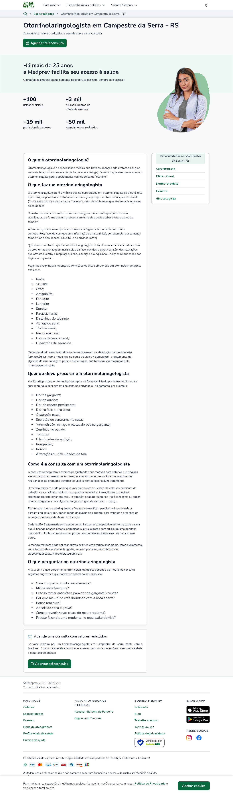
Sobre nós (141, 707)
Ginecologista (166, 199)
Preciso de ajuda (34, 740)
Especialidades (44, 14)
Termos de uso (144, 727)
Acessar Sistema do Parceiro (94, 712)
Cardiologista (165, 169)
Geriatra (161, 191)
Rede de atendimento (37, 727)
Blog (138, 714)
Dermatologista (167, 184)
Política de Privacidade (150, 784)
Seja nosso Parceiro (88, 718)
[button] (51, 5)
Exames (28, 720)
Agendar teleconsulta (47, 43)
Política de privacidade (150, 734)
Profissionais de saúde (38, 734)
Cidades (28, 707)
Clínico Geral (165, 176)
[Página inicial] (25, 14)
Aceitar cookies (194, 786)
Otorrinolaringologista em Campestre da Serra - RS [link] (93, 14)
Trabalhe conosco (146, 720)
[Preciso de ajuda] (207, 5)
